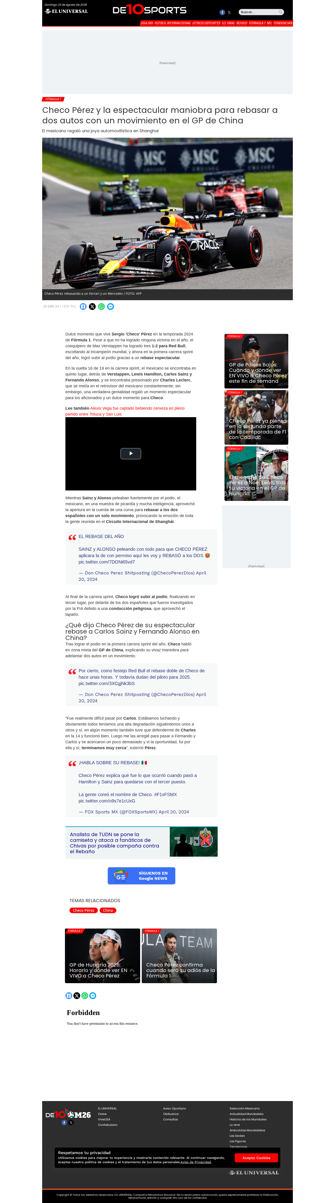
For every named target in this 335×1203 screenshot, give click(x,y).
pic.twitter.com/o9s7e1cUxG (107, 800)
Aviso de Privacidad (195, 1162)
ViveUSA (104, 1119)
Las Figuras (238, 1141)
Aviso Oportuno (174, 1108)
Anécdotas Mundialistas (247, 1130)
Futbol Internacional (172, 23)
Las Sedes (237, 1136)
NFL (269, 23)
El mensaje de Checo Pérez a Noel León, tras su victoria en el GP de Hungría (257, 485)
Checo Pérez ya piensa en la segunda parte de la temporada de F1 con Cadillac (258, 429)
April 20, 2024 (174, 812)
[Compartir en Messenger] (110, 306)
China (108, 910)
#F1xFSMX (165, 794)
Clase (102, 1114)
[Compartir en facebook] (83, 306)
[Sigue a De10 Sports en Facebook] (222, 12)
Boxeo (242, 23)
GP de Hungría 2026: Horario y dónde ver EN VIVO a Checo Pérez (98, 970)
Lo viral (228, 23)
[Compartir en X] (92, 306)
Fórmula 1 (257, 23)
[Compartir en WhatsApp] (101, 306)
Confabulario (108, 1125)
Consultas (170, 1119)
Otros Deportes (206, 23)
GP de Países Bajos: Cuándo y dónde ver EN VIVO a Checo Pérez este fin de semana (258, 373)
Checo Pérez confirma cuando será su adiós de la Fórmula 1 (180, 970)
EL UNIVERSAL (107, 1108)
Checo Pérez (83, 910)
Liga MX (147, 23)
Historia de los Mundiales (248, 1119)
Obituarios (171, 1114)
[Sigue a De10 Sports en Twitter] (229, 12)
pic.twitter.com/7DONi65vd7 (107, 561)
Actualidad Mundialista (246, 1114)
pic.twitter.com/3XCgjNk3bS (107, 683)
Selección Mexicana (245, 1108)
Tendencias (283, 23)
